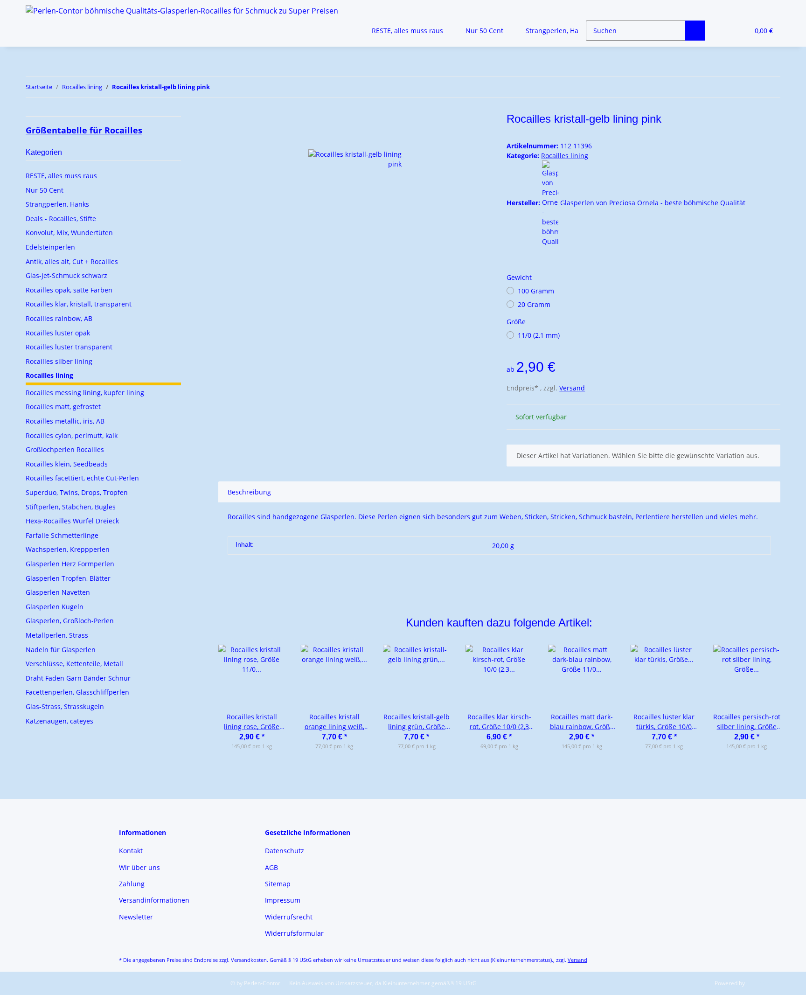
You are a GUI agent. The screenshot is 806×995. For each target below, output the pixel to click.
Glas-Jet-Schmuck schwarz (66, 275)
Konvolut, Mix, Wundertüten (69, 232)
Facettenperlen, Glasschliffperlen (77, 692)
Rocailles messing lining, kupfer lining (85, 392)
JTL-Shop (757, 983)
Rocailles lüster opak (58, 332)
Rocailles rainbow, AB (59, 318)
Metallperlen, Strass (57, 635)
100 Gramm (536, 290)
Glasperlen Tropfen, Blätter (68, 578)
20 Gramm (534, 304)
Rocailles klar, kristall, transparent (79, 303)
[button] (723, 30)
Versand (572, 387)
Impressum (282, 900)
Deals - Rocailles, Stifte (61, 218)
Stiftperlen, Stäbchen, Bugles (71, 506)
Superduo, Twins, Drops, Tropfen (77, 492)
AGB (271, 867)
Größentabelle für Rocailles (84, 130)
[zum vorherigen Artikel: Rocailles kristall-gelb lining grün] (750, 87)
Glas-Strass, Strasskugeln (65, 706)
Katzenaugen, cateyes (59, 721)
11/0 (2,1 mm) (539, 335)
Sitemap (278, 883)
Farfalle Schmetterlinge (62, 535)
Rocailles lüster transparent (69, 346)
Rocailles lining (564, 155)
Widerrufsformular (294, 933)
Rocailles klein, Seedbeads (67, 463)
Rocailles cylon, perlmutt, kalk (72, 435)
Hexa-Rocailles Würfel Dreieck (72, 520)
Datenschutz (284, 850)
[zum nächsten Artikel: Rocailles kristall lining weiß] (770, 87)
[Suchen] (695, 31)
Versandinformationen (154, 900)
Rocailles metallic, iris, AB (65, 421)
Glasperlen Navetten (58, 592)
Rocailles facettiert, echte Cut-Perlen (82, 477)
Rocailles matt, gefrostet (63, 406)
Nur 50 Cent (44, 190)
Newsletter (136, 916)
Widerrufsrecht (289, 916)
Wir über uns (139, 867)
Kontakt (131, 850)
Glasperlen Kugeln (54, 606)
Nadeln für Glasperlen (61, 649)
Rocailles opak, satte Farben (69, 289)
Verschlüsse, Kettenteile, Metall (74, 663)
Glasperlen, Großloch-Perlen (70, 620)
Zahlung (132, 883)
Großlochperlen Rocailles (65, 449)
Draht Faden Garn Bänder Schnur (78, 678)
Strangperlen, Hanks (57, 204)
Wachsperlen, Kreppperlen (68, 549)
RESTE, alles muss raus (61, 175)
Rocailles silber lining (59, 361)
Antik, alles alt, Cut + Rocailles (72, 261)
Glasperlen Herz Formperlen (70, 563)
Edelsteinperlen (50, 247)
